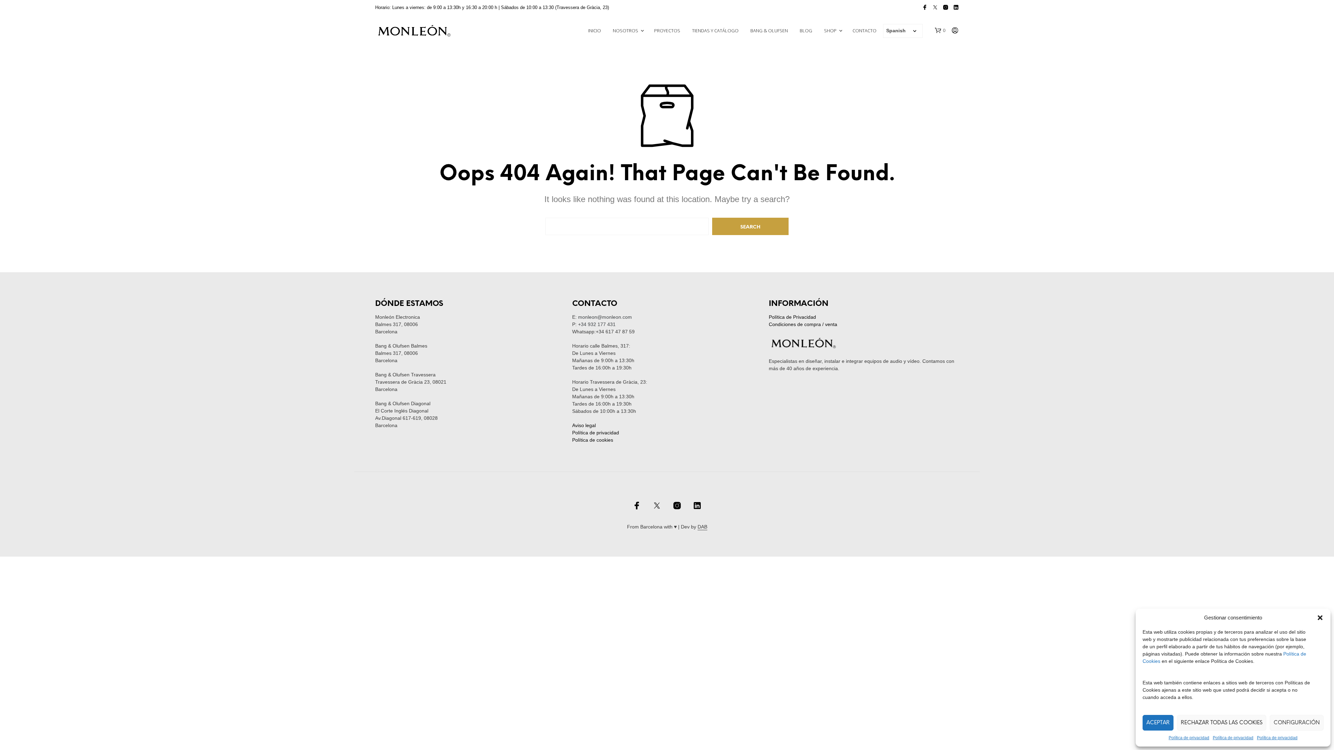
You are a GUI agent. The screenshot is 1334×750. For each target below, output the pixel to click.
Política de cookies (592, 440)
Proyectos (667, 30)
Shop (830, 30)
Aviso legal (584, 425)
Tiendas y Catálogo (715, 30)
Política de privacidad (1189, 737)
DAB (702, 527)
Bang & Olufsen (769, 30)
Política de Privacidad (792, 317)
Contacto (864, 30)
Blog (806, 30)
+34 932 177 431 (597, 324)
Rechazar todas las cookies (1221, 723)
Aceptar (1158, 723)
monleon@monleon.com (605, 317)
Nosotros (625, 30)
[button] (1320, 617)
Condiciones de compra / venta (803, 324)
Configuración (1297, 723)
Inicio (594, 30)
